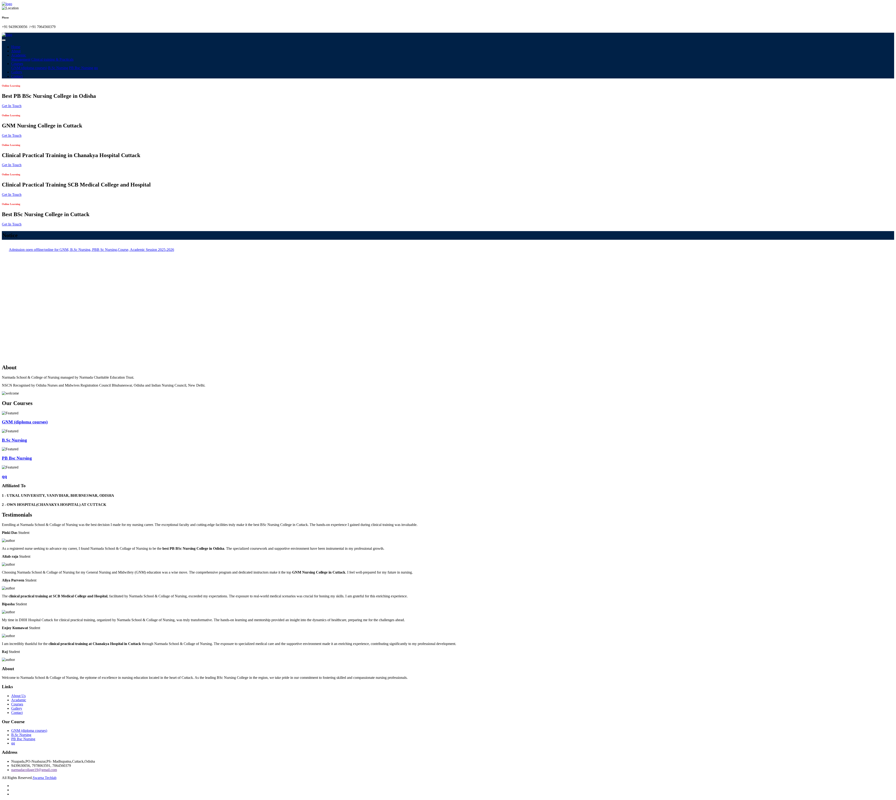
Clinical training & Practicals (52, 59)
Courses (17, 704)
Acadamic (18, 700)
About (16, 51)
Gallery (16, 72)
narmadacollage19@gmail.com (34, 770)
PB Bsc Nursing (81, 68)
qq (96, 68)
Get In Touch (11, 106)
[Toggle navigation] (4, 40)
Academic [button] (18, 55)
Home (15, 47)
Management (20, 59)
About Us (18, 696)
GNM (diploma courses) (29, 68)
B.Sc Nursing (58, 68)
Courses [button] (17, 64)
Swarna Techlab (44, 778)
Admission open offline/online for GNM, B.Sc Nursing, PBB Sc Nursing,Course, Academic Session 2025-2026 (91, 346)
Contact (17, 76)
